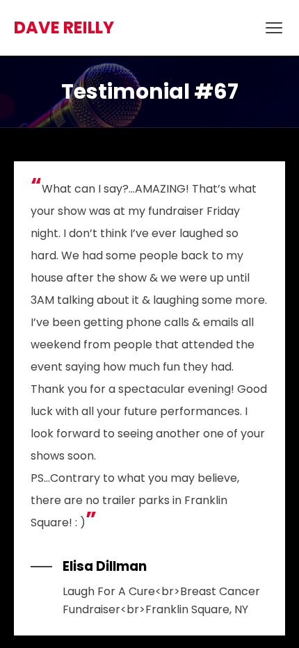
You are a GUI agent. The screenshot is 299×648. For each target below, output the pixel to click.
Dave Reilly (64, 27)
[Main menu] (274, 28)
